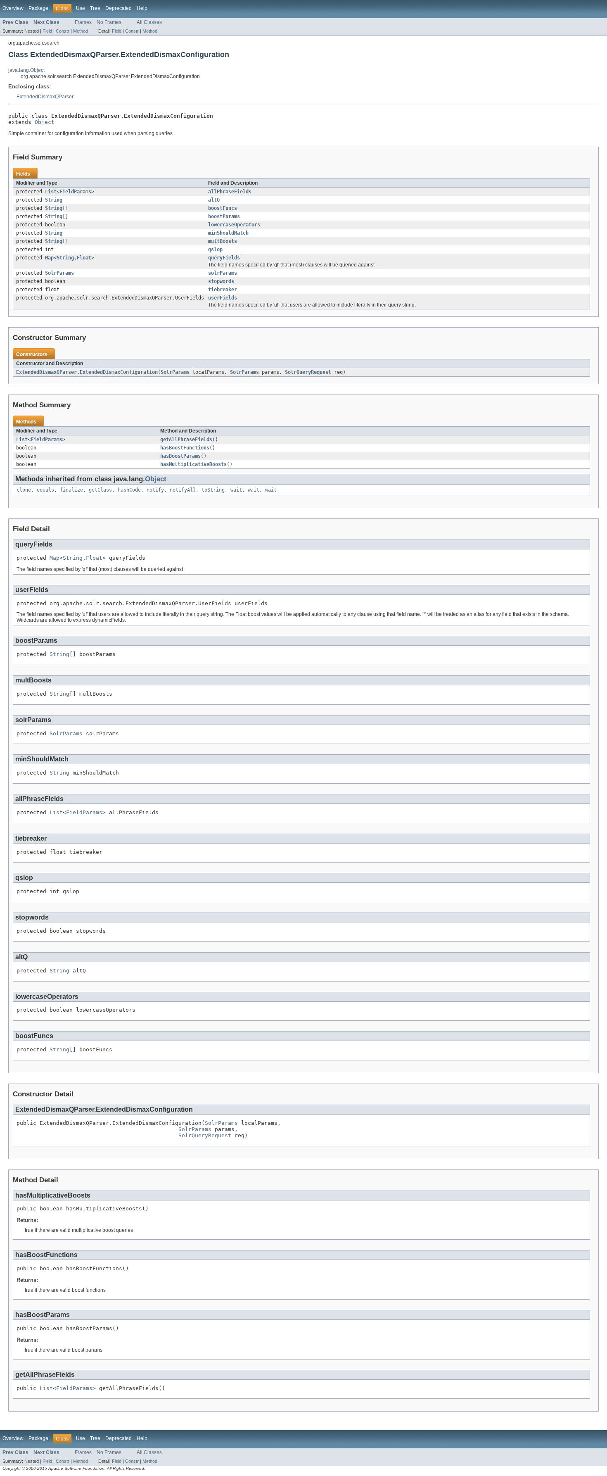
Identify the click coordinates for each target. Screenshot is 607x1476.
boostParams (224, 216)
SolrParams (59, 273)
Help (142, 8)
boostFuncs (222, 208)
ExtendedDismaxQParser (45, 97)
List (51, 192)
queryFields (224, 258)
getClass (100, 490)
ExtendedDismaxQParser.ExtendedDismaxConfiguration (87, 372)
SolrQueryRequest (308, 372)
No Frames (109, 22)
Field (47, 31)
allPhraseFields (229, 192)
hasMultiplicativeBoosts (193, 464)
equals (45, 490)
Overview (13, 8)
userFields (222, 298)
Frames (83, 22)
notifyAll (183, 490)
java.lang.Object (26, 70)
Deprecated (118, 8)
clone (24, 490)
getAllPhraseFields (186, 439)
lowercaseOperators (234, 225)
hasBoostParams (180, 456)
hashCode (129, 490)
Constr (62, 31)
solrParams (222, 273)
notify (155, 490)
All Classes (149, 22)
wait (236, 490)
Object (45, 122)
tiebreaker (222, 289)
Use (80, 8)
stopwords (221, 281)
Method (80, 31)
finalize (71, 490)
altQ (214, 200)
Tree (95, 8)
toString (213, 490)
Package (38, 8)
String (53, 200)
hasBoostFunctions (184, 448)
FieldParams (75, 192)
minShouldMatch (228, 233)
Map (49, 258)
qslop (215, 249)
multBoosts (222, 241)
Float (84, 258)
